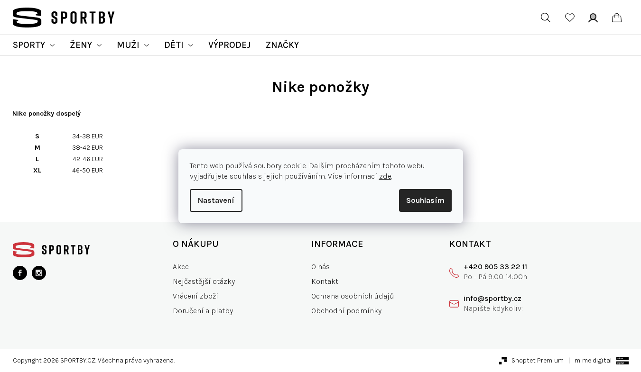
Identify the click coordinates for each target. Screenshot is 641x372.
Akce (181, 266)
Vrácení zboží (195, 295)
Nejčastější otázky (204, 281)
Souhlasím (425, 200)
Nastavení (216, 200)
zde (385, 176)
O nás (320, 266)
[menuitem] (33, 45)
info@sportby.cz (492, 298)
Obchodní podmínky (346, 310)
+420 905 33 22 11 (495, 266)
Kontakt (324, 281)
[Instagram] (39, 273)
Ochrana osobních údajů (352, 295)
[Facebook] (20, 273)
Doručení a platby (203, 310)
